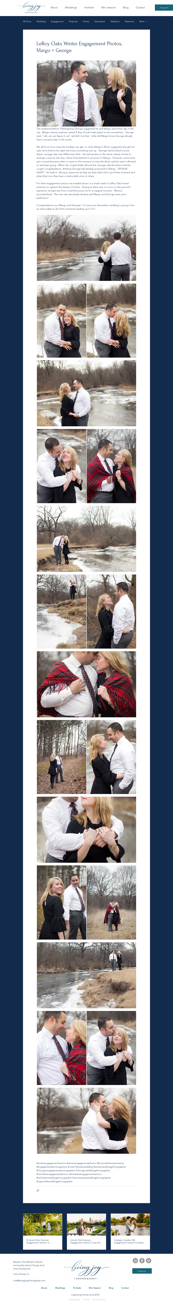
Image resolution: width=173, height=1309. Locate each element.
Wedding (41, 21)
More (141, 21)
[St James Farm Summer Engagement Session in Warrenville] (42, 1225)
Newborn (115, 21)
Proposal (73, 21)
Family (86, 21)
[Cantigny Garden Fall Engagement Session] (130, 1225)
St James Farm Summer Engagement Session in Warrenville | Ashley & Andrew (41, 1241)
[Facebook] (142, 1260)
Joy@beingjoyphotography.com (29, 1280)
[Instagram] (135, 1260)
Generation (99, 21)
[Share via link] (37, 1190)
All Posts (27, 21)
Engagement (57, 21)
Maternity (129, 21)
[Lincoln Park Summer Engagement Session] (86, 1225)
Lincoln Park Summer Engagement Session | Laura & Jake (85, 1241)
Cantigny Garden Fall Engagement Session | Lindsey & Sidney (130, 1241)
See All (147, 1208)
